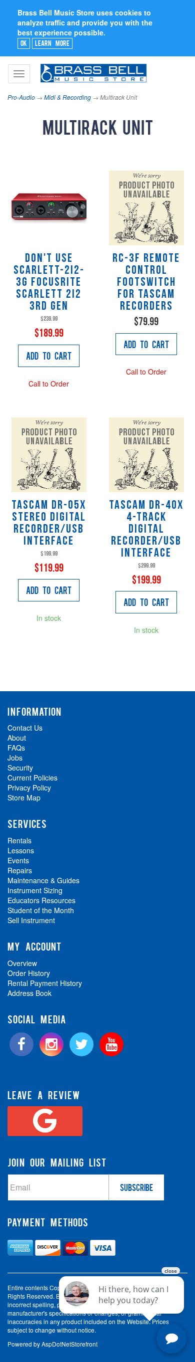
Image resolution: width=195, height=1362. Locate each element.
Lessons (21, 850)
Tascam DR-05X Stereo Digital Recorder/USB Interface (49, 524)
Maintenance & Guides (44, 880)
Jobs (15, 758)
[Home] (92, 69)
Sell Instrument (31, 920)
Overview (22, 963)
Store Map (24, 797)
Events (18, 860)
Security (20, 768)
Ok (23, 43)
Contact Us (25, 728)
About (17, 738)
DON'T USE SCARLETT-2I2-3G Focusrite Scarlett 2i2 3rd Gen (49, 283)
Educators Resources (42, 900)
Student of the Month (41, 910)
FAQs (16, 748)
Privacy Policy (29, 787)
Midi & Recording (67, 97)
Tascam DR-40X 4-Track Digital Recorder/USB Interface (146, 530)
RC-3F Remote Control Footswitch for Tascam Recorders (146, 283)
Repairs (20, 870)
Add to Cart (49, 355)
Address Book (30, 993)
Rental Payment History (45, 983)
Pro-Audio (21, 97)
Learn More (52, 43)
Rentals (20, 840)
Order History (29, 973)
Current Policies (33, 777)
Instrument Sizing (35, 890)
